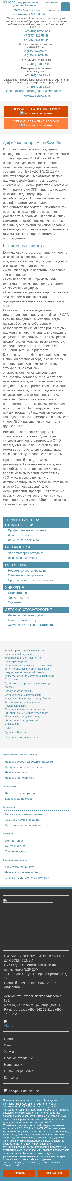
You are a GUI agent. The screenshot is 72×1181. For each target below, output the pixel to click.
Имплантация (17, 592)
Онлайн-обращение (18, 1071)
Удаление (14, 602)
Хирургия (14, 587)
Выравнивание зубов (22, 557)
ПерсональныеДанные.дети (21, 737)
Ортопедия (16, 565)
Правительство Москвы (19, 690)
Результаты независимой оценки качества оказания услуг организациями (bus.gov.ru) (29, 676)
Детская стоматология (28, 610)
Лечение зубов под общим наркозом (29, 761)
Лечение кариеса (19, 535)
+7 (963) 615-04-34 (36, 39)
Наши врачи (13, 1064)
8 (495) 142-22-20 (36, 55)
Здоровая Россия (15, 732)
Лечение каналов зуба (23, 540)
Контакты (11, 1077)
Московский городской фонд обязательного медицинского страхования (22, 720)
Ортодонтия (17, 547)
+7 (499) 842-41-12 (37, 31)
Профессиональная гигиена (27, 530)
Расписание (29, 1091)
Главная (10, 1039)
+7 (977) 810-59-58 (36, 35)
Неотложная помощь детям (26, 91)
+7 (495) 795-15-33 (37, 86)
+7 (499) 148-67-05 (37, 64)
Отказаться (53, 1173)
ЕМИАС (9, 727)
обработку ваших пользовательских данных (30, 1108)
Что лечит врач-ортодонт (25, 553)
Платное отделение (18, 1058)
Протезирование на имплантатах (30, 580)
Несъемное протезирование (27, 570)
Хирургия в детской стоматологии (31, 624)
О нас (8, 1045)
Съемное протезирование (25, 575)
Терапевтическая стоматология (23, 522)
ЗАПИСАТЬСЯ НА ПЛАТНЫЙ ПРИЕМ (36, 109)
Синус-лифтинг (18, 597)
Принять (19, 1173)
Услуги (9, 1051)
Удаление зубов (15, 851)
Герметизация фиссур (23, 620)
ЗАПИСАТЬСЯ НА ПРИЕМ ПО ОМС (36, 121)
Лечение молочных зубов (25, 615)
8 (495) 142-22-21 (36, 51)
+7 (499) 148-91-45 (37, 75)
